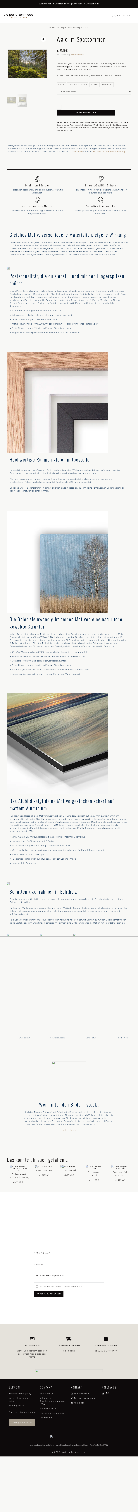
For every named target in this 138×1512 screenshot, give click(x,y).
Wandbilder (71, 27)
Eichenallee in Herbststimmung (109, 151)
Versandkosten (77, 55)
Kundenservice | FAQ (20, 1393)
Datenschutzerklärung (52, 1413)
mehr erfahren (69, 1130)
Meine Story (46, 1393)
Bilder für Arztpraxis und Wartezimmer (74, 127)
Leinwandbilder (83, 122)
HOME (52, 27)
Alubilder (71, 122)
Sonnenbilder (109, 125)
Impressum (46, 1417)
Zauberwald (76, 151)
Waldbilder (98, 125)
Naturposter (121, 125)
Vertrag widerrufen (22, 1422)
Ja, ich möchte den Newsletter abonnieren (60, 1286)
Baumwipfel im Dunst (120, 1174)
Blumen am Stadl (94, 1174)
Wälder (84, 27)
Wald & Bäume (97, 122)
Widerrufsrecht (48, 1408)
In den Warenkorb (86, 112)
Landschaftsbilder (84, 125)
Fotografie (123, 122)
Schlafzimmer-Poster (66, 125)
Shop (60, 27)
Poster (94, 127)
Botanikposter (115, 127)
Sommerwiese (43, 1170)
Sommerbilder (111, 122)
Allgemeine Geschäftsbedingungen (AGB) (52, 1401)
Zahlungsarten (16, 1405)
